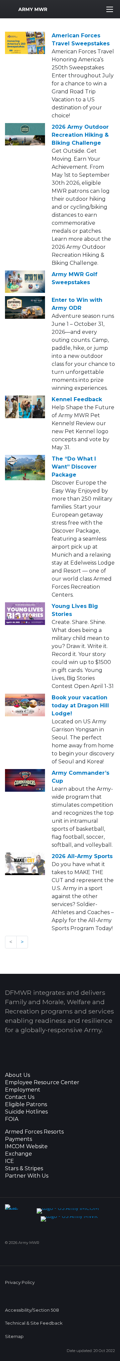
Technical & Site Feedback (33, 1323)
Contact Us (19, 1097)
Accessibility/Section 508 (32, 1310)
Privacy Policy (20, 1282)
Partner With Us (26, 1176)
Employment (22, 1090)
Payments (18, 1139)
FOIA (11, 1119)
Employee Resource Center (42, 1082)
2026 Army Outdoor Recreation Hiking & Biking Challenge (80, 135)
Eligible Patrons (26, 1104)
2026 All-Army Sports (82, 856)
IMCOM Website (26, 1146)
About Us (17, 1075)
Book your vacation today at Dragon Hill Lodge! (80, 705)
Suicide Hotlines (26, 1112)
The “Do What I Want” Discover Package (74, 467)
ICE (9, 1161)
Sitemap (14, 1336)
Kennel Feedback (77, 399)
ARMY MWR (32, 9)
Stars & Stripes (24, 1168)
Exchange (18, 1154)
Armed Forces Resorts (34, 1132)
